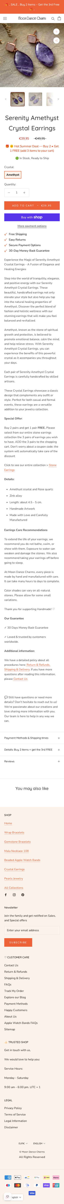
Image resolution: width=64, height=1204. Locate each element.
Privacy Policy (13, 1108)
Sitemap (9, 1029)
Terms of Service (15, 1115)
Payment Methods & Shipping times (26, 738)
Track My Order (14, 991)
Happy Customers (15, 1010)
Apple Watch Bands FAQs (21, 1023)
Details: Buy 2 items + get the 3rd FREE (28, 749)
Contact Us (11, 965)
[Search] (53, 18)
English (37, 1143)
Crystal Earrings (14, 869)
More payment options (32, 226)
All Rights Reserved (32, 1157)
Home (8, 823)
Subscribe (18, 942)
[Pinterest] (22, 894)
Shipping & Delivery (17, 978)
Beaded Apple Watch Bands (22, 860)
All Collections (13, 888)
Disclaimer (11, 1127)
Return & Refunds (15, 972)
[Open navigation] (5, 18)
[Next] (58, 99)
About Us (10, 1017)
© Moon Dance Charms (32, 1151)
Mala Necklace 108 (16, 851)
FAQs (7, 985)
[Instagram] (14, 894)
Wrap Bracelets (14, 832)
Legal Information (15, 1121)
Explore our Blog (15, 997)
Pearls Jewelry (13, 879)
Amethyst (12, 175)
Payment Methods (16, 1004)
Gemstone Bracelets (17, 842)
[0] (59, 18)
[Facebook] (5, 894)
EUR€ (22, 1143)
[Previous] (5, 99)
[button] (13, 1197)
